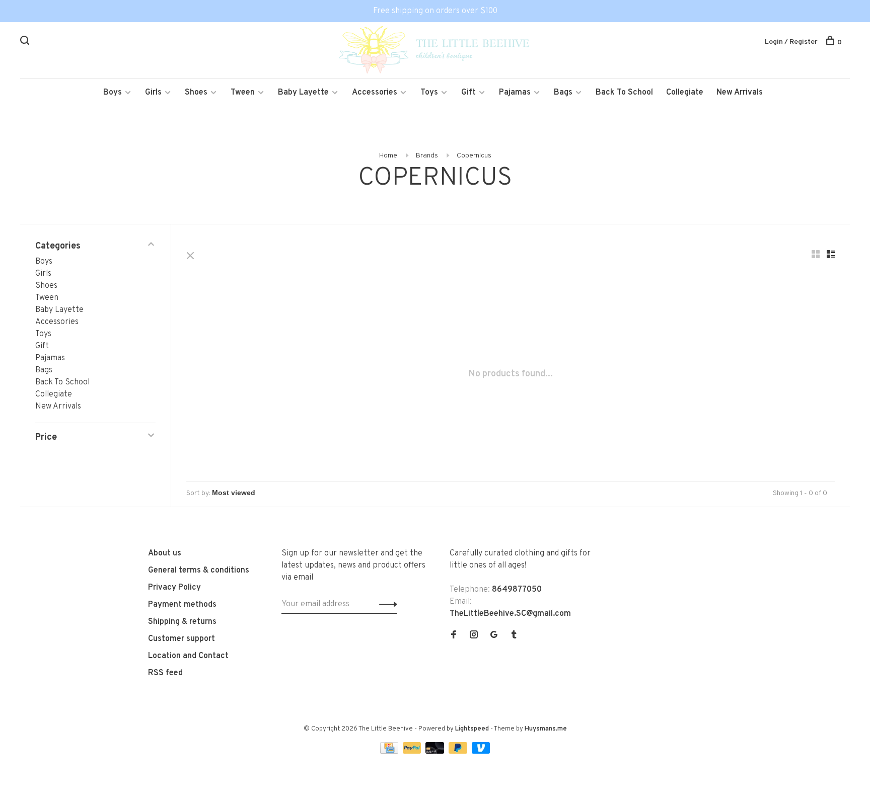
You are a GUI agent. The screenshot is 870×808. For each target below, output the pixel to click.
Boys (112, 93)
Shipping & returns (182, 622)
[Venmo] (481, 752)
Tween (243, 93)
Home (388, 155)
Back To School (624, 93)
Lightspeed (472, 729)
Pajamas (515, 93)
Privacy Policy (174, 588)
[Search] (26, 42)
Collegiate (684, 93)
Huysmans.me (546, 729)
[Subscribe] (385, 604)
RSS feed (165, 673)
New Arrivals (739, 93)
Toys (429, 93)
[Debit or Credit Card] (435, 752)
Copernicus (474, 155)
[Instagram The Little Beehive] (474, 636)
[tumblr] (514, 636)
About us (164, 553)
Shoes (196, 93)
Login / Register (791, 42)
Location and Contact (188, 656)
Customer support (181, 639)
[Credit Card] (390, 752)
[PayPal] (413, 752)
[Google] (494, 636)
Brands (427, 155)
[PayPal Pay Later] (459, 752)
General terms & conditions (198, 570)
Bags (563, 93)
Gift (468, 93)
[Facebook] (454, 636)
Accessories (374, 93)
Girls (153, 93)
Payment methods (182, 605)
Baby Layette (303, 93)
